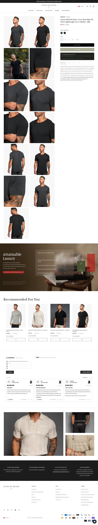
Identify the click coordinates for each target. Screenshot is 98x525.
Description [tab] (63, 62)
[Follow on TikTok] (19, 510)
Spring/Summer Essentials (62, 497)
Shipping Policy (85, 499)
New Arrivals (39, 10)
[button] (18, 361)
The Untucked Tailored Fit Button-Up (83, 77)
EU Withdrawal (84, 505)
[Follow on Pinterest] (11, 510)
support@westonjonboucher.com (61, 471)
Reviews (33, 497)
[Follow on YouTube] (15, 510)
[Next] (90, 390)
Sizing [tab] (69, 62)
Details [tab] (74, 62)
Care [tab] (79, 62)
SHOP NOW (33, 436)
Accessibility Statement (87, 502)
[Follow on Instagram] (8, 510)
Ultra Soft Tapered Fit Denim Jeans (78, 78)
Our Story (33, 489)
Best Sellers (31, 10)
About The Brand (65, 10)
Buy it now (77, 49)
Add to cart (77, 45)
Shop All (57, 10)
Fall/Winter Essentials (61, 494)
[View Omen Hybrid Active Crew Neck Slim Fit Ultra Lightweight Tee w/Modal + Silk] (31, 381)
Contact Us (34, 502)
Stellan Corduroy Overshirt (69, 77)
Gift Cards (58, 499)
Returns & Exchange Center (88, 494)
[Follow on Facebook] (4, 510)
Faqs (32, 494)
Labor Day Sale (48, 10)
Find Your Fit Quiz (35, 499)
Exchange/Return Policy (87, 497)
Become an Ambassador (37, 492)
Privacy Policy (84, 489)
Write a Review (87, 372)
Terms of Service (85, 492)
